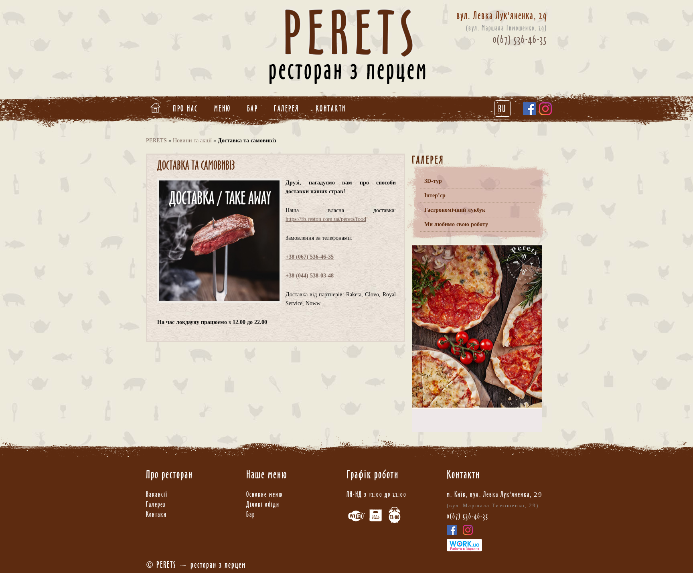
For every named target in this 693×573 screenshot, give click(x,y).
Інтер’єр (435, 195)
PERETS (156, 141)
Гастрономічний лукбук (454, 210)
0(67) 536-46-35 (520, 39)
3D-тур (433, 181)
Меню (222, 108)
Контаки (156, 514)
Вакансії (157, 494)
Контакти (331, 108)
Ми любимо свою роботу (456, 224)
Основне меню (264, 494)
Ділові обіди (263, 504)
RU (502, 109)
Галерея (287, 108)
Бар (252, 108)
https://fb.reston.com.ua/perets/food (326, 219)
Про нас (185, 108)
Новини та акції (192, 141)
